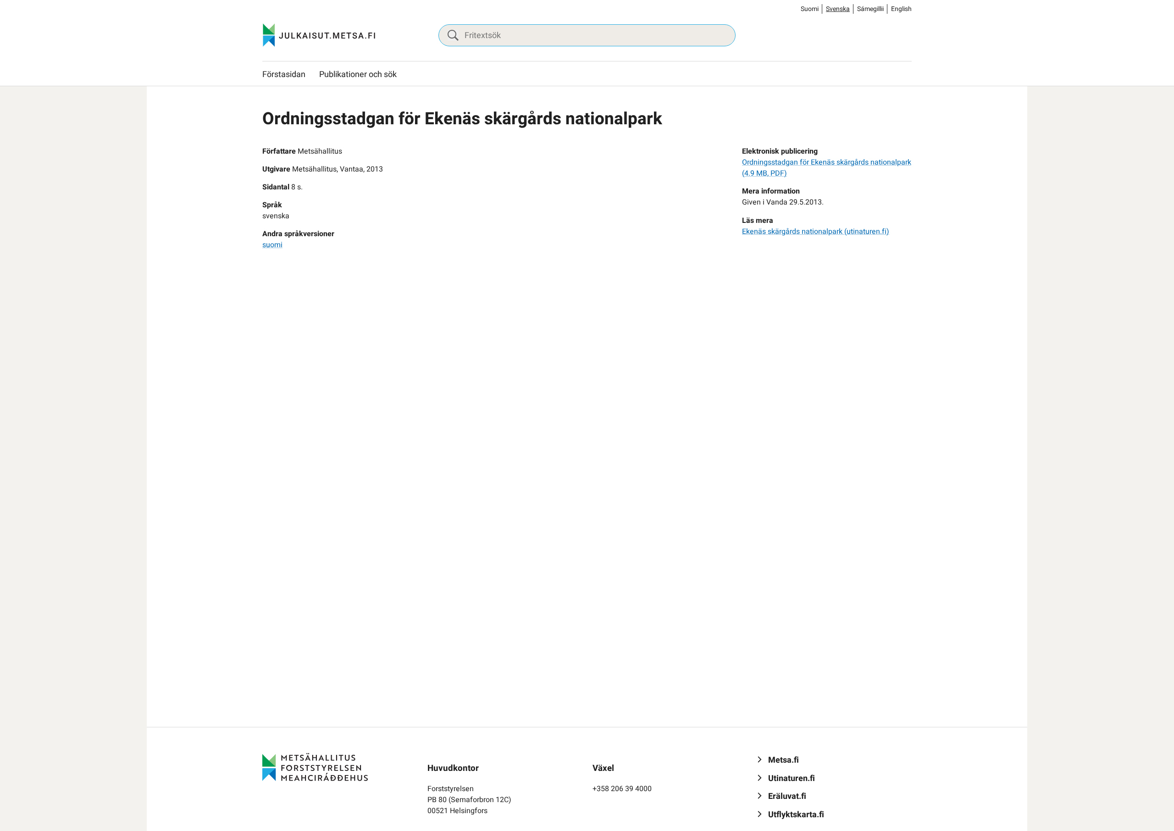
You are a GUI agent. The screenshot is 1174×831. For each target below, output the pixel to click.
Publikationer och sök (358, 74)
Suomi (810, 9)
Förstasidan (283, 74)
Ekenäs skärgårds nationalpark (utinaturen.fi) (815, 231)
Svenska (838, 9)
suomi (272, 244)
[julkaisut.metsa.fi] (315, 766)
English (901, 9)
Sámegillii (870, 9)
